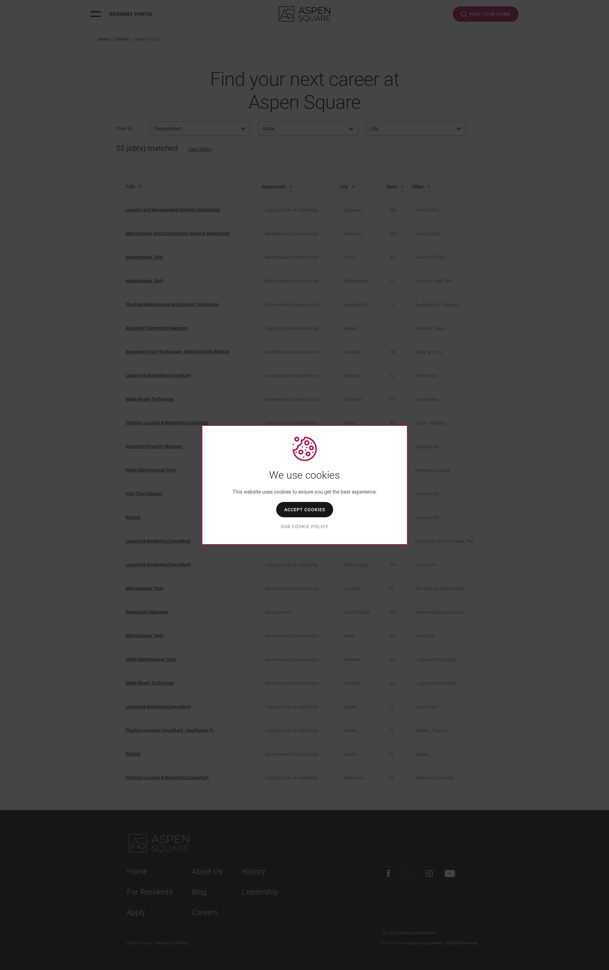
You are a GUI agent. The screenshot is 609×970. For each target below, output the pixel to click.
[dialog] (304, 485)
